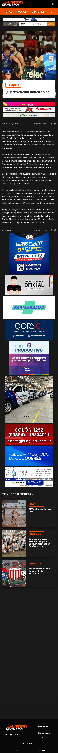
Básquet (22, 12)
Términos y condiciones (44, 737)
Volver (7, 230)
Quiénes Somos (44, 733)
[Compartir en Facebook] (51, 123)
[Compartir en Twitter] (55, 123)
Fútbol (8, 12)
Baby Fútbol (38, 12)
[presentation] (51, 12)
